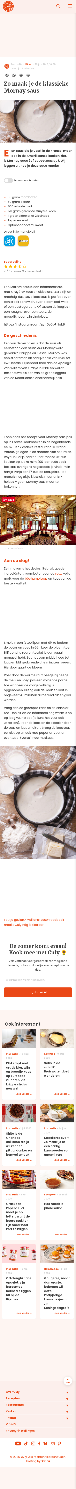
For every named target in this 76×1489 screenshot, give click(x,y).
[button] (64, 1392)
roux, (58, 573)
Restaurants (15, 1405)
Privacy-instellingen (20, 1431)
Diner (28, 64)
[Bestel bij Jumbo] (23, 240)
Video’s (11, 1424)
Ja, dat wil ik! (38, 992)
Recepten (13, 1398)
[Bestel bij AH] (9, 240)
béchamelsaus (36, 578)
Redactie (16, 64)
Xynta (45, 1461)
